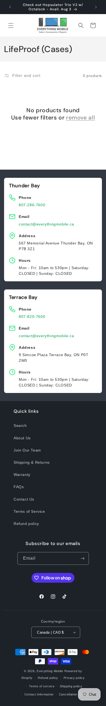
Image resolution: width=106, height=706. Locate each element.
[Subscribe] (83, 558)
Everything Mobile (50, 671)
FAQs (19, 487)
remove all (80, 117)
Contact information (39, 694)
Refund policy (26, 523)
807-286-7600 (32, 205)
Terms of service (41, 686)
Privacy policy (74, 677)
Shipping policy (71, 686)
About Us (22, 438)
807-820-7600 (32, 316)
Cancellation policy (73, 694)
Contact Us (24, 499)
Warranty (22, 474)
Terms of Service (29, 511)
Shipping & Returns (32, 462)
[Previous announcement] (10, 7)
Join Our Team (27, 450)
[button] (11, 25)
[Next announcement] (96, 7)
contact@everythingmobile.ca (46, 224)
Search (20, 425)
